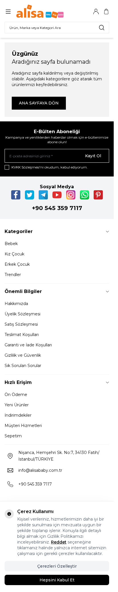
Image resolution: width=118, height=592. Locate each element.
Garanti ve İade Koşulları (28, 345)
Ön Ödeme (16, 394)
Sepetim (13, 435)
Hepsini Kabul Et (57, 580)
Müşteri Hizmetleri (23, 425)
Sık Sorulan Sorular (23, 365)
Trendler (13, 274)
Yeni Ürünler (17, 404)
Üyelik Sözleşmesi (22, 314)
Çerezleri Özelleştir (57, 566)
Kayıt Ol (93, 155)
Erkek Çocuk (17, 264)
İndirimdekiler (18, 415)
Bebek (11, 243)
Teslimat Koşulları (22, 334)
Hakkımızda (16, 303)
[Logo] (43, 11)
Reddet (58, 542)
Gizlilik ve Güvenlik (23, 355)
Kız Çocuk (14, 254)
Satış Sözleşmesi (21, 324)
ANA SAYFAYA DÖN (39, 103)
